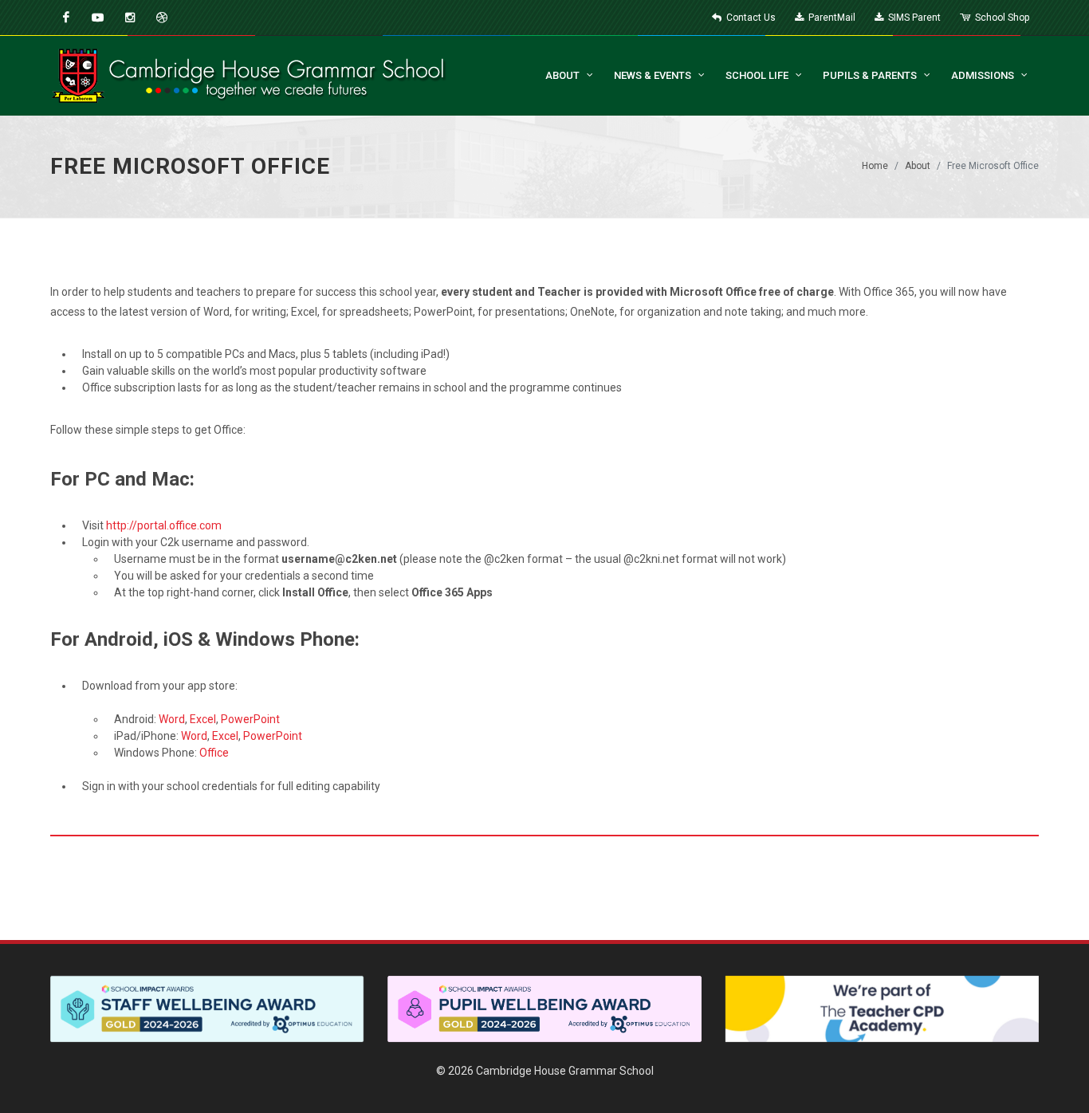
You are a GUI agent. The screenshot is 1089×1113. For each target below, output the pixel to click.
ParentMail (830, 17)
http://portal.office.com (164, 525)
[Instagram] (130, 17)
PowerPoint (250, 719)
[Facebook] (66, 17)
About (917, 165)
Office (214, 752)
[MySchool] (162, 17)
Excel (203, 719)
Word (172, 719)
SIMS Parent (913, 17)
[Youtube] (98, 17)
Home (875, 165)
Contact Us (750, 17)
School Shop (1001, 17)
